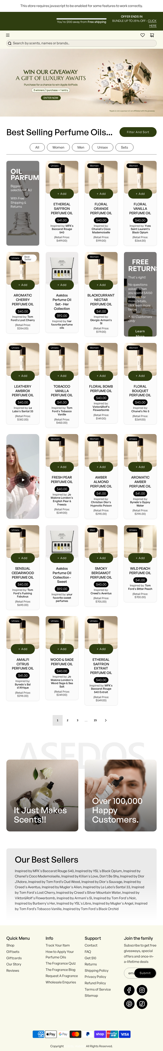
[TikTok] (142, 1003)
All (37, 147)
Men (80, 147)
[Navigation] (7, 35)
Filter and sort (138, 132)
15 (95, 720)
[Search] (81, 43)
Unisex (102, 147)
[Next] (105, 720)
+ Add (61, 193)
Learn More (140, 333)
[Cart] (152, 35)
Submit (145, 973)
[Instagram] (142, 990)
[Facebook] (129, 990)
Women (58, 147)
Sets (124, 147)
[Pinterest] (129, 1003)
